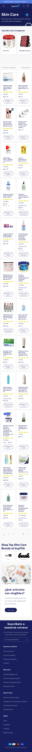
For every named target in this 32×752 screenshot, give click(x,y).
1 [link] (3, 534)
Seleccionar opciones (24, 213)
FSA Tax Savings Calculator (11, 678)
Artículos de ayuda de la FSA (12, 682)
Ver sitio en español (9, 655)
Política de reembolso (10, 659)
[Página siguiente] (28, 534)
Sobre (5, 720)
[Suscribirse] (27, 640)
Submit (21, 746)
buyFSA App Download (10, 705)
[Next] (17, 58)
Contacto (6, 663)
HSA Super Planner (9, 686)
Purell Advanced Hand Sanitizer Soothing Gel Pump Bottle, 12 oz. (8, 508)
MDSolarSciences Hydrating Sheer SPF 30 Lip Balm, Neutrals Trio (8, 277)
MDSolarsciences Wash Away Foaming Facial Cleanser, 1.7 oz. (23, 353)
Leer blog (10, 610)
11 (23, 534)
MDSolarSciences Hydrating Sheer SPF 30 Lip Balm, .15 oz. (8, 317)
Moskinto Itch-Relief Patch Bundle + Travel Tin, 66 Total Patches (22, 124)
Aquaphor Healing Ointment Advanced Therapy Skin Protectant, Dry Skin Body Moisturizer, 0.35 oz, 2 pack (8, 430)
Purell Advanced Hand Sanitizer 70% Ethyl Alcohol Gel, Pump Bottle (23, 236)
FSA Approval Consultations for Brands (15, 701)
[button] (4, 6)
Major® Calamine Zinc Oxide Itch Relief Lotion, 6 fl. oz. (23, 88)
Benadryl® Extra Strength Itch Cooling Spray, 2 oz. (23, 428)
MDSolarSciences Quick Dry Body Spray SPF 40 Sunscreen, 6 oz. (23, 389)
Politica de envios (8, 651)
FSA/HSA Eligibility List (10, 674)
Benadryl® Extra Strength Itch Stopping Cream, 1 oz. (8, 353)
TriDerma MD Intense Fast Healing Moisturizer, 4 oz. (23, 470)
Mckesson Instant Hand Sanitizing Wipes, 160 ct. (8, 196)
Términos (6, 728)
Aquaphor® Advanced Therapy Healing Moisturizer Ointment (23, 508)
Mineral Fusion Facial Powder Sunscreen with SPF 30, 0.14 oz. (8, 124)
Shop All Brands (8, 709)
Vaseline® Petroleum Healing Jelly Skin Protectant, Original (23, 278)
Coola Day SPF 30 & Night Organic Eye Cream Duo (8, 235)
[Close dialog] (27, 734)
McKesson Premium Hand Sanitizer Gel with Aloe (23, 196)
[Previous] (14, 58)
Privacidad (6, 724)
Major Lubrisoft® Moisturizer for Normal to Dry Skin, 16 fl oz (23, 317)
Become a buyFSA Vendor (11, 697)
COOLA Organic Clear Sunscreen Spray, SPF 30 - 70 (7, 389)
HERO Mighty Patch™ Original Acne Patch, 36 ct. (8, 160)
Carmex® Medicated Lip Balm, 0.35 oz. (22, 159)
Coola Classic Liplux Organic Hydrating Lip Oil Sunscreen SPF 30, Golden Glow (8, 470)
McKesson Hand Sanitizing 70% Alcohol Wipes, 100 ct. (7, 88)
